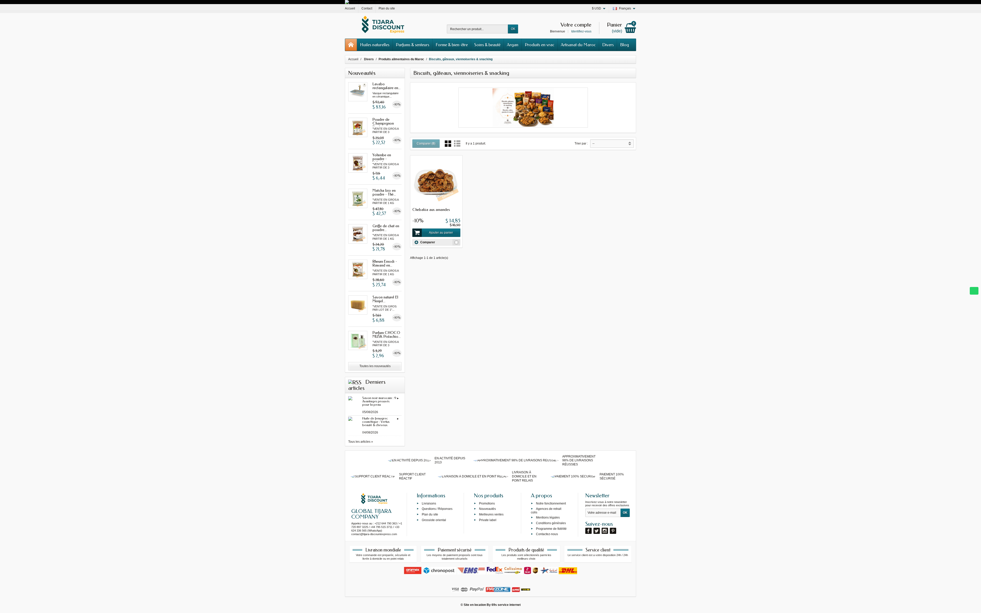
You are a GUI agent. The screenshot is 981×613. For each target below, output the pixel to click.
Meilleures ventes (491, 514)
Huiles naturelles (374, 44)
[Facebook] (588, 531)
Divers (608, 44)
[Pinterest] (613, 531)
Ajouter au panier (441, 232)
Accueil (353, 59)
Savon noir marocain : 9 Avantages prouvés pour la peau (379, 401)
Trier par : (581, 143)
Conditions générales (551, 523)
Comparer (427, 242)
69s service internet (506, 605)
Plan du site (430, 514)
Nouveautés (487, 509)
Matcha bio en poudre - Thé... (384, 192)
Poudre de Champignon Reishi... (383, 123)
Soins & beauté (487, 44)
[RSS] (354, 382)
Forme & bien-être (452, 44)
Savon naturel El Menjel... (385, 299)
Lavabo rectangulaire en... (386, 86)
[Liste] (457, 143)
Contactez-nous (547, 534)
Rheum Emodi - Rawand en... (384, 263)
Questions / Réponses (437, 509)
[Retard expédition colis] (363, 2)
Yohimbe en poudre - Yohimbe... (381, 159)
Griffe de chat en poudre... (385, 228)
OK (513, 29)
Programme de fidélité (551, 528)
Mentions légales (548, 517)
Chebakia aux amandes (431, 209)
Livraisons (429, 503)
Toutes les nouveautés (375, 366)
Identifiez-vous (581, 31)
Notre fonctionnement (551, 503)
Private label (487, 520)
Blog (624, 44)
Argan (512, 44)
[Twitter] (596, 531)
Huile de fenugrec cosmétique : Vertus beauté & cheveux (376, 421)
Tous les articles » (360, 441)
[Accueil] (351, 45)
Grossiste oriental (434, 520)
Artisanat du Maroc (578, 44)
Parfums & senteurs (412, 44)
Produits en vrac (539, 44)
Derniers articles (367, 385)
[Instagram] (605, 531)
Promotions (487, 503)
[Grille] (448, 143)
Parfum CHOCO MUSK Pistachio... (386, 334)
